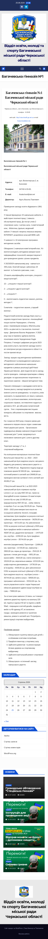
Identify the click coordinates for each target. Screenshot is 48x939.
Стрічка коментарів (12, 748)
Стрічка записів (10, 742)
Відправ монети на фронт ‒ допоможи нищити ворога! (23, 840)
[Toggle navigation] (22, 69)
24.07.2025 (12, 795)
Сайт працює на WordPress (13, 928)
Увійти (6, 736)
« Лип (6, 721)
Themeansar (39, 928)
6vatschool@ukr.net (23, 121)
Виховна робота (24, 934)
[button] (40, 69)
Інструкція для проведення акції (18, 814)
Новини (8, 785)
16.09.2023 (12, 819)
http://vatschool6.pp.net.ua (25, 117)
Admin (22, 795)
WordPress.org (10, 753)
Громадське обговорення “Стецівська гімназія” (23, 790)
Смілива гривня (16, 864)
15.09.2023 (12, 844)
